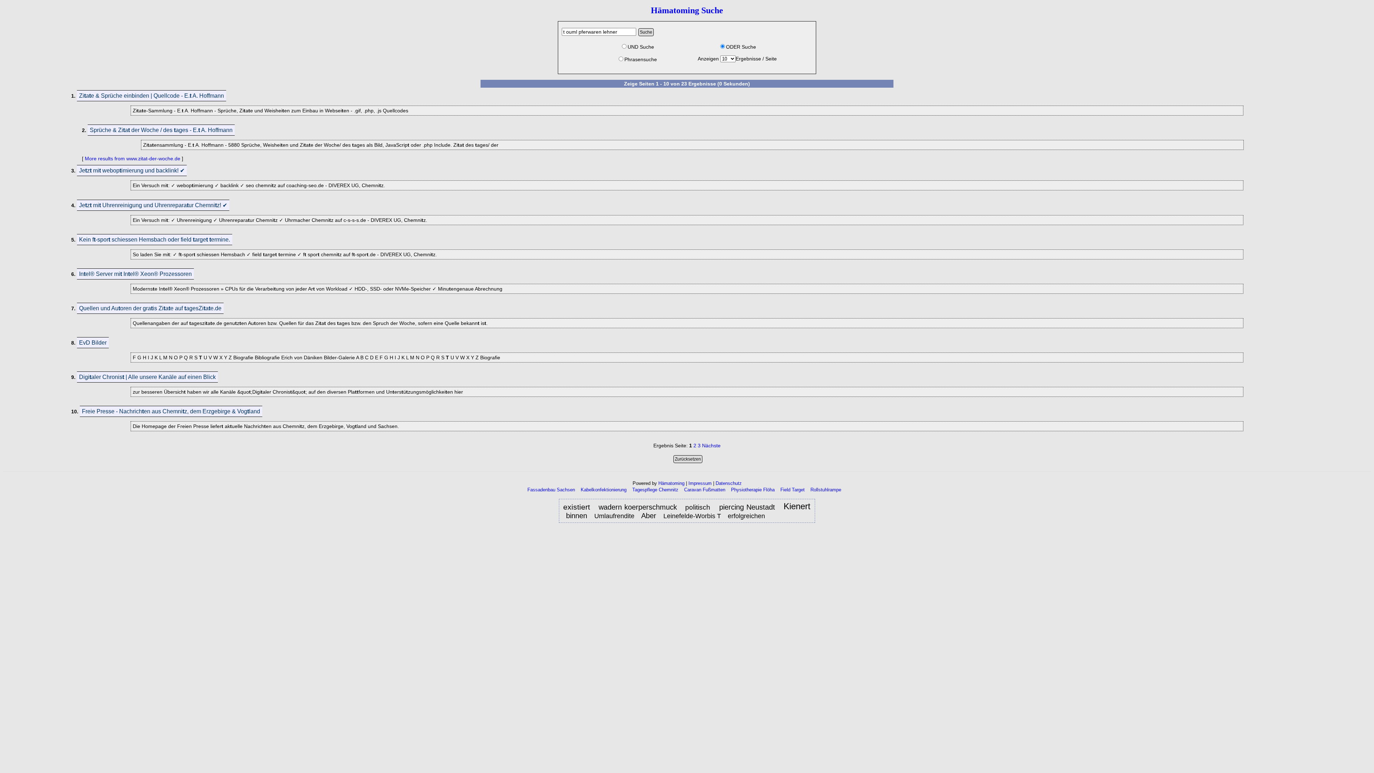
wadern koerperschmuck (638, 507)
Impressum (700, 483)
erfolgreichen (746, 516)
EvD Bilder (93, 343)
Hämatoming (671, 483)
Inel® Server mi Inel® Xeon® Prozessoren (135, 274)
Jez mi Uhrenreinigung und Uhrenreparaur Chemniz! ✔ (153, 205)
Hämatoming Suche (687, 10)
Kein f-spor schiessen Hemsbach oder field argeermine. (154, 240)
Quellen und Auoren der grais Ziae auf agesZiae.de (150, 308)
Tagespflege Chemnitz (655, 489)
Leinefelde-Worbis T (692, 516)
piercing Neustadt (747, 507)
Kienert (797, 506)
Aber (648, 516)
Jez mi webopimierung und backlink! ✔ (132, 170)
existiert (576, 507)
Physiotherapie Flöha (753, 489)
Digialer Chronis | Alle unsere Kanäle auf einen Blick (147, 377)
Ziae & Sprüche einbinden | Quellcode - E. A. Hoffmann (151, 96)
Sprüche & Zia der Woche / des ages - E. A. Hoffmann (161, 130)
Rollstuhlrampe (825, 489)
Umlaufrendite (614, 516)
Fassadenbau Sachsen (551, 489)
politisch (698, 507)
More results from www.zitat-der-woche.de (132, 158)
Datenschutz (729, 483)
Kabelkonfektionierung (604, 489)
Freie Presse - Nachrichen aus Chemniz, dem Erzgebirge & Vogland (171, 411)
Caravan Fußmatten (704, 489)
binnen (576, 516)
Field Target (792, 489)
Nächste (711, 445)
